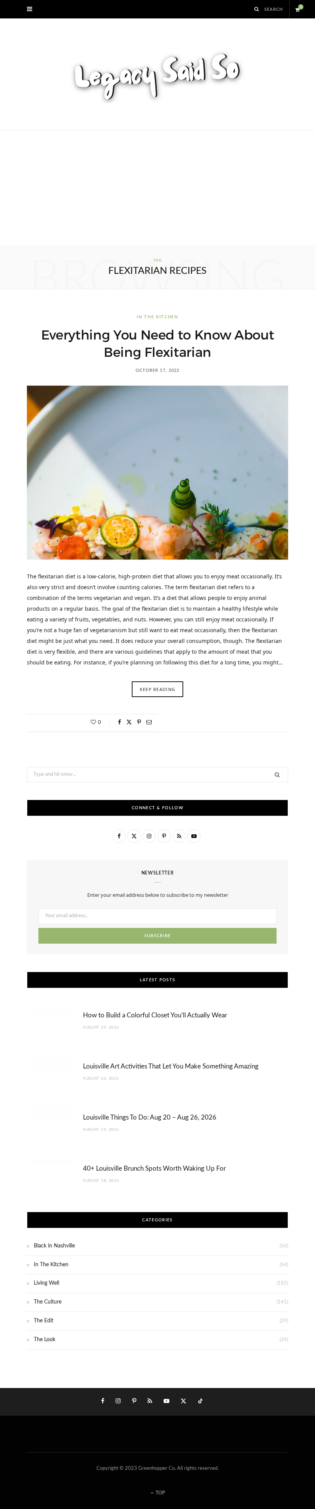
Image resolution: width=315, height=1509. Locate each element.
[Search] (257, 9)
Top (159, 1493)
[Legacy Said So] (157, 74)
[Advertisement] (157, 188)
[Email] (149, 722)
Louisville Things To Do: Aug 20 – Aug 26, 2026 (149, 1117)
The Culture (47, 1302)
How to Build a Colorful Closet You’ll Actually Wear (155, 1015)
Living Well (46, 1283)
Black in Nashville (54, 1246)
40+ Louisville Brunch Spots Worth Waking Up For (154, 1168)
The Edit (43, 1320)
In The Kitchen (157, 317)
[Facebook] (119, 722)
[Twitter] (129, 722)
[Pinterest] (139, 722)
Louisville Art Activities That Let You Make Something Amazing (171, 1066)
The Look (44, 1339)
